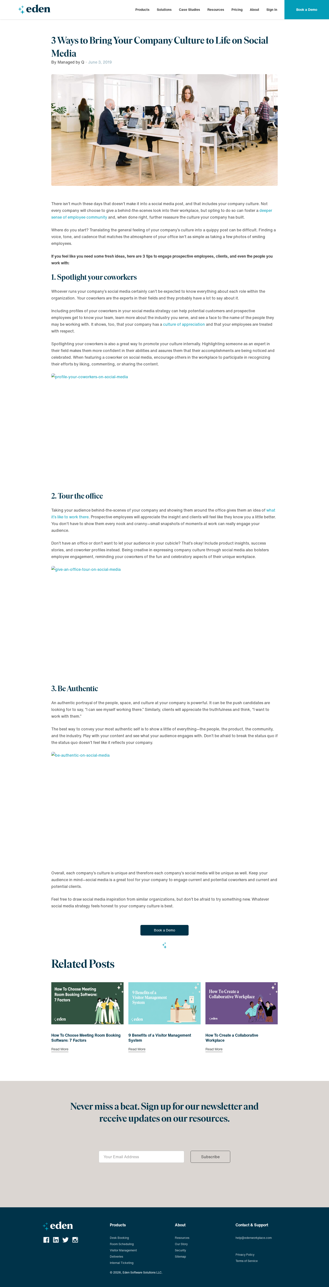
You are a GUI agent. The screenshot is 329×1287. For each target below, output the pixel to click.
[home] (34, 9)
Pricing (237, 9)
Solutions (164, 9)
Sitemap (180, 1256)
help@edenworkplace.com (254, 1238)
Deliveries (116, 1256)
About (254, 9)
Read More (59, 1050)
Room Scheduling (122, 1244)
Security (180, 1250)
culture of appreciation (184, 324)
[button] (142, 9)
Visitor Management (123, 1250)
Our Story (181, 1244)
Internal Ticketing (121, 1263)
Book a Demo (164, 930)
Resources (215, 9)
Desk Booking (119, 1238)
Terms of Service (247, 1261)
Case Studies (189, 9)
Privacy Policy (245, 1255)
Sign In (271, 9)
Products (142, 9)
